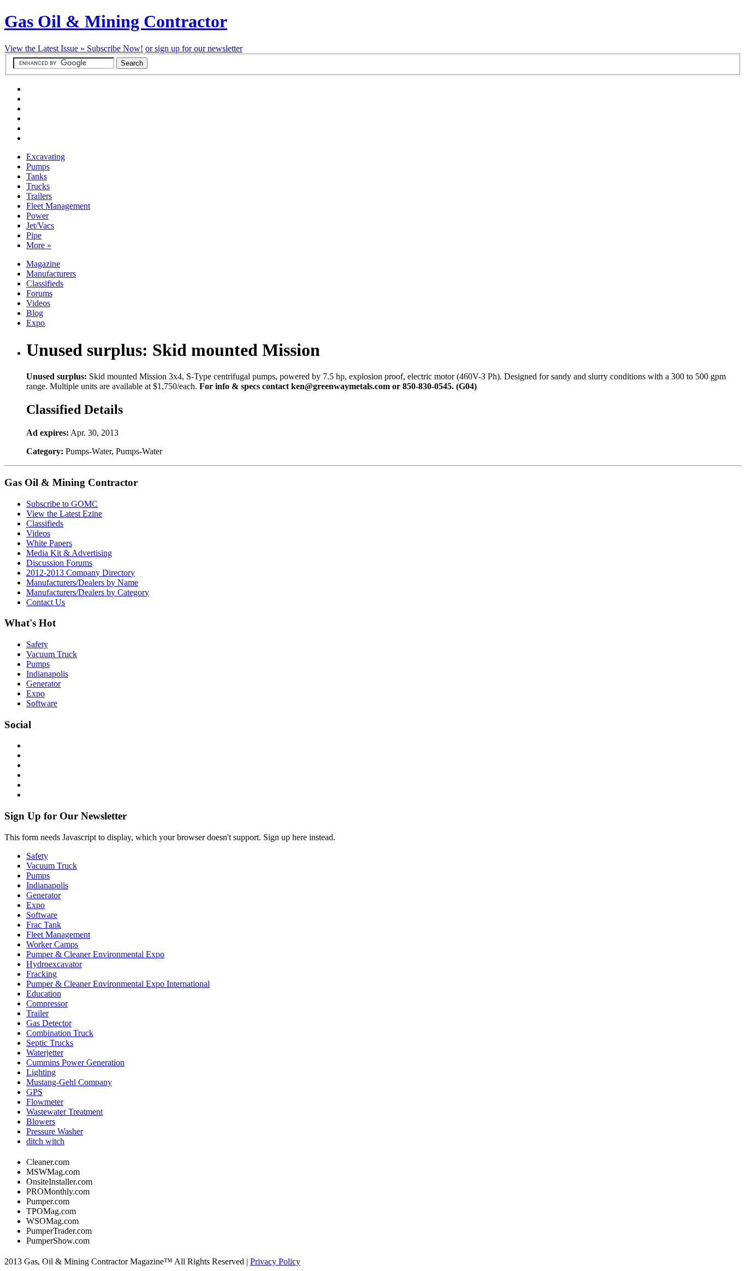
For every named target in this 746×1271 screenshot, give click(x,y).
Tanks (36, 176)
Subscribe (115, 48)
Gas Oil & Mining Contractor (115, 21)
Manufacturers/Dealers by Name (82, 582)
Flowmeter (44, 1101)
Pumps (38, 166)
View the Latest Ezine (64, 513)
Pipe (34, 235)
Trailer (37, 1013)
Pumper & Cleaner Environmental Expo (95, 954)
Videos (38, 303)
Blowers (40, 1121)
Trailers (39, 196)
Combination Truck (59, 1033)
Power (37, 215)
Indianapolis (47, 673)
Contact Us (45, 602)
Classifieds (44, 283)
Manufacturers (51, 273)
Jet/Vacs (40, 225)
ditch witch (45, 1141)
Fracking (41, 974)
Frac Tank (43, 924)
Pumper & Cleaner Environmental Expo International (118, 983)
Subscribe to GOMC (62, 503)
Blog (34, 313)
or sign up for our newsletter (193, 48)
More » (38, 245)
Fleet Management (58, 205)
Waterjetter (44, 1052)
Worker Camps (52, 944)
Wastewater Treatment (64, 1111)
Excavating (45, 156)
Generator (43, 683)
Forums (39, 293)
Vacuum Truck (51, 654)
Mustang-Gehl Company (69, 1082)
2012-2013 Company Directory (80, 572)
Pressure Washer (54, 1131)
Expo (35, 322)
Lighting (41, 1072)
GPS (34, 1092)
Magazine (43, 263)
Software (41, 703)
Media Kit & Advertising (69, 553)
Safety (37, 644)
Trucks (38, 186)
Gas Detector (49, 1023)
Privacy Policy (275, 1261)
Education (43, 993)
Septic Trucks (49, 1042)
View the (45, 48)
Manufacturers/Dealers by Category (87, 592)
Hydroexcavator (54, 964)
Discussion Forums (59, 562)
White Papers (49, 543)
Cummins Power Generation (75, 1062)
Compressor (47, 1003)
